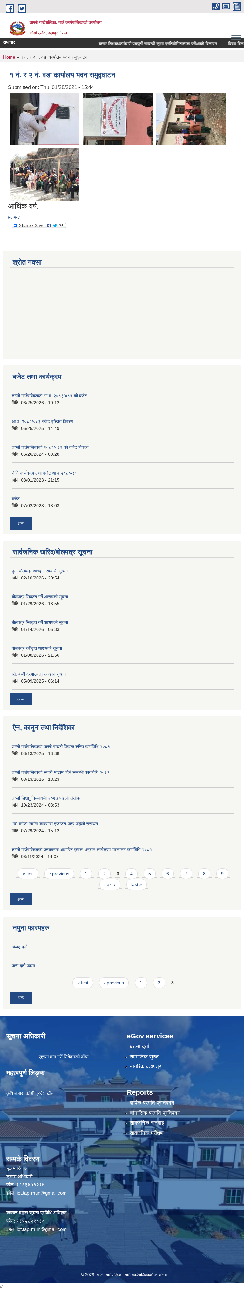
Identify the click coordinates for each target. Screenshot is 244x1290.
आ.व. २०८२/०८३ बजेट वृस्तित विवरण (42, 421)
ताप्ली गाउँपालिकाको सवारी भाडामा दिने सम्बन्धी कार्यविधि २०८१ (61, 772)
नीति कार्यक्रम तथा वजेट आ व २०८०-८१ (45, 472)
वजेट (16, 498)
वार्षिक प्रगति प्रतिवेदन (152, 1103)
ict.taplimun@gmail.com (42, 1193)
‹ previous (59, 873)
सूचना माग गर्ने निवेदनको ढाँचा (63, 1056)
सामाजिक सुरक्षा (144, 1057)
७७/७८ (14, 217)
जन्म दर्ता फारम (23, 965)
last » (136, 884)
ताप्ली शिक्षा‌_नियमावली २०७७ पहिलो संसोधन (47, 798)
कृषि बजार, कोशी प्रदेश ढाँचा (30, 1093)
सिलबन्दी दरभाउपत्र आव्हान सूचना (39, 673)
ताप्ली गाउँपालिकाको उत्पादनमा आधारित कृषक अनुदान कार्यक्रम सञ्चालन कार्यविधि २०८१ (82, 849)
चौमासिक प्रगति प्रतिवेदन (155, 1113)
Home (9, 56)
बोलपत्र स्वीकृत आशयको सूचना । (39, 648)
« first (28, 873)
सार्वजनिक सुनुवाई (147, 1123)
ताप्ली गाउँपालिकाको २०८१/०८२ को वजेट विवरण (50, 447)
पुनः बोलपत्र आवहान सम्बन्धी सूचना (40, 570)
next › (110, 884)
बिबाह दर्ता (19, 946)
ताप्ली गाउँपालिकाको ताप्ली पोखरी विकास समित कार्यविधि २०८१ (61, 746)
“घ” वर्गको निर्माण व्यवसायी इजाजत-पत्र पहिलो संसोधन (55, 823)
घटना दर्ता (139, 1047)
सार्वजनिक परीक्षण (146, 1133)
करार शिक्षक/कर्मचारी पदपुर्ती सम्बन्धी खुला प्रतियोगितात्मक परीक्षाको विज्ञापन (146, 43)
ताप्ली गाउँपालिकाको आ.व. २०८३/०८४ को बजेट (49, 395)
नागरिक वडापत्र (145, 1067)
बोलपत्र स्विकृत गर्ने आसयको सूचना (40, 596)
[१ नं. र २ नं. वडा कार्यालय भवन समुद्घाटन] (44, 118)
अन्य (20, 523)
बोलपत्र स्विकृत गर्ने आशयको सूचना (40, 622)
